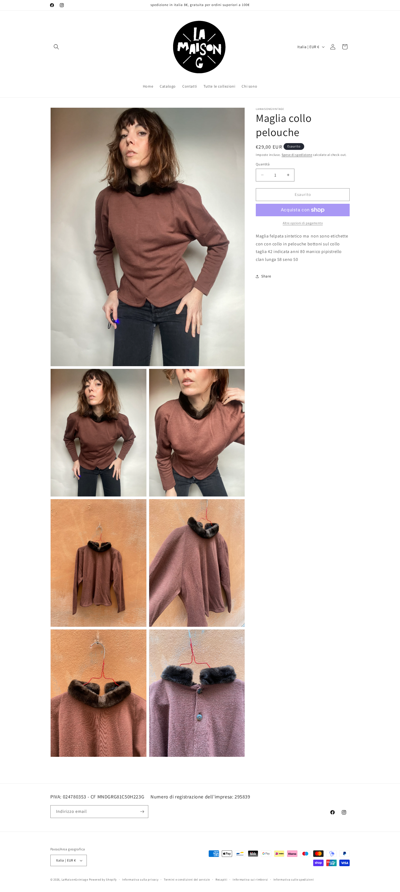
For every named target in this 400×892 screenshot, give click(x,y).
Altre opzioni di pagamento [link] (303, 223)
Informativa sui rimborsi (250, 879)
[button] (56, 47)
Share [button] (266, 276)
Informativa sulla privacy (140, 879)
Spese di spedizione (297, 155)
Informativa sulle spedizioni (293, 879)
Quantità (263, 164)
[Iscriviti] (142, 811)
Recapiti (221, 879)
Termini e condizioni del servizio (187, 879)
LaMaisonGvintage (74, 879)
